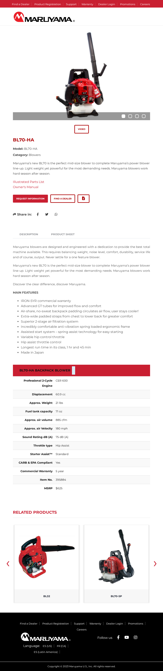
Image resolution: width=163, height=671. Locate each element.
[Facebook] (118, 637)
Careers (145, 4)
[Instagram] (135, 637)
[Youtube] (126, 637)
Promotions (127, 4)
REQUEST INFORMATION (30, 198)
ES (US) (47, 646)
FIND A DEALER (63, 198)
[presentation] (8, 564)
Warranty (87, 4)
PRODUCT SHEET (63, 234)
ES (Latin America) (46, 652)
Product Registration (47, 4)
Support (71, 4)
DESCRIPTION (28, 234)
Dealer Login (106, 4)
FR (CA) (61, 646)
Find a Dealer (20, 4)
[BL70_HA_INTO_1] (81, 75)
